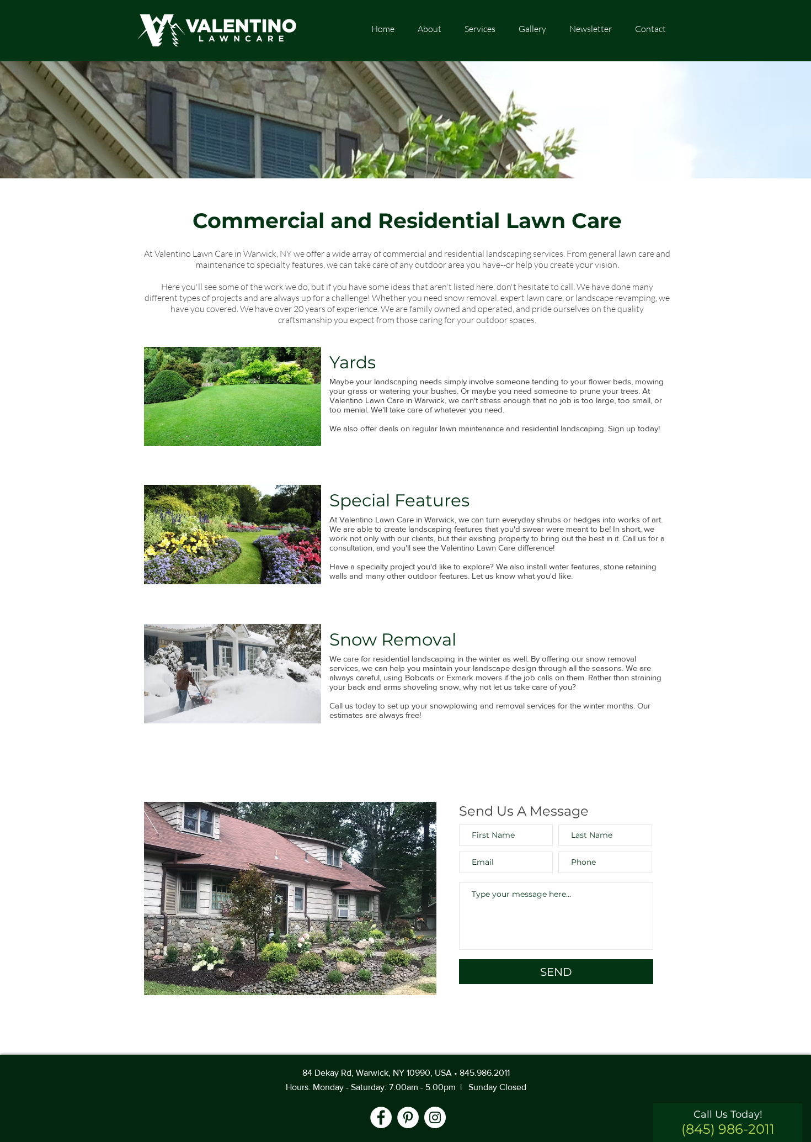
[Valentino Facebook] (381, 1117)
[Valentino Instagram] (435, 1117)
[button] (532, 29)
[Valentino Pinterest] (408, 1117)
